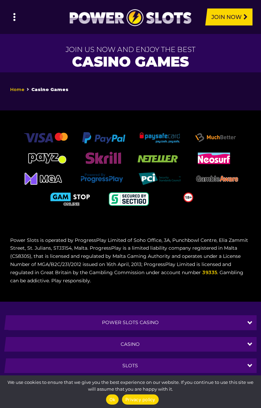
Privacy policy (140, 399)
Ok (112, 399)
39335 (209, 272)
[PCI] (159, 178)
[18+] (188, 197)
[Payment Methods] (45, 137)
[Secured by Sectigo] (129, 198)
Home (17, 89)
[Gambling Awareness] (217, 178)
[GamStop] (71, 198)
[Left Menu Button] (14, 16)
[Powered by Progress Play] (102, 178)
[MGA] (44, 178)
